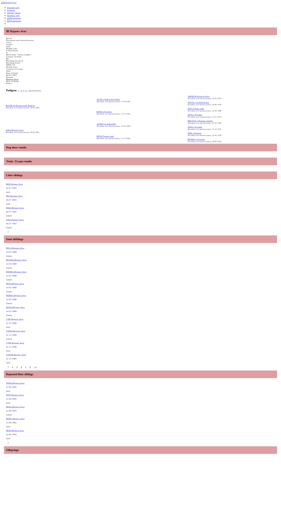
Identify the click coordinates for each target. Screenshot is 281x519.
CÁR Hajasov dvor (14, 319)
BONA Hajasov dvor (15, 307)
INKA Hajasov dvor (15, 208)
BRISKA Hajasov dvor (16, 272)
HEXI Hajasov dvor (15, 430)
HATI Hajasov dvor (15, 395)
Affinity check (13, 13)
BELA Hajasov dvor (15, 248)
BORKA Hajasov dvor (16, 295)
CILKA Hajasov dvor (15, 331)
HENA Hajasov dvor (15, 407)
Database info (13, 15)
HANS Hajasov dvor (15, 383)
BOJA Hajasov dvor (15, 284)
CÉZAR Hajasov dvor (16, 355)
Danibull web (13, 8)
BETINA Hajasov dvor (16, 260)
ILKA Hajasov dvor (15, 220)
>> (35, 367)
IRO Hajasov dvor (14, 196)
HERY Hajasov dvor (15, 419)
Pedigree (11, 10)
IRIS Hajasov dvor (14, 184)
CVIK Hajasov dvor (15, 343)
